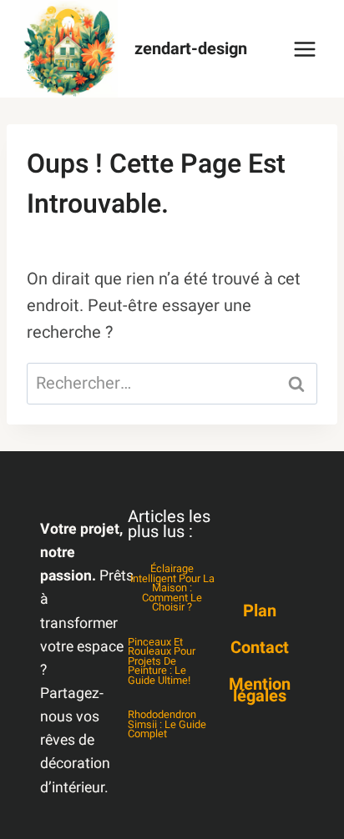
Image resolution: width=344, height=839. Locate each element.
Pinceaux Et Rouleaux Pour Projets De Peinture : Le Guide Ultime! (161, 661)
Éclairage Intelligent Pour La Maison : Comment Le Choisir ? (172, 588)
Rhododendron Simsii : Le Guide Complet (167, 724)
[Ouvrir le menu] (304, 49)
